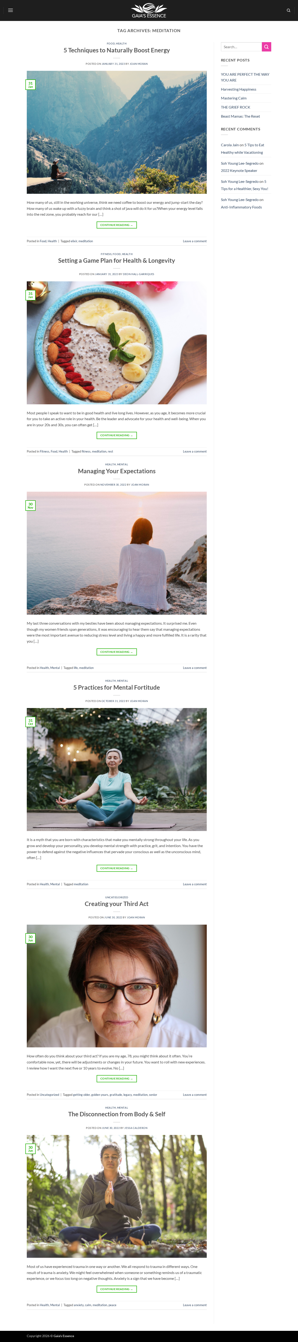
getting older (81, 1095)
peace (112, 1305)
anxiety (79, 1305)
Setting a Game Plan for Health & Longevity (116, 260)
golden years (99, 1095)
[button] (11, 10)
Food (111, 43)
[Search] (288, 10)
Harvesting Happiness (238, 89)
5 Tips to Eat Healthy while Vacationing (242, 148)
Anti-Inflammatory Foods (241, 207)
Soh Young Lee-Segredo (240, 163)
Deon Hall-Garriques (138, 274)
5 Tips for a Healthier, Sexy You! (244, 185)
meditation (85, 241)
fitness (86, 451)
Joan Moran (139, 63)
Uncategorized (116, 897)
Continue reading (116, 225)
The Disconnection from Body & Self (116, 1113)
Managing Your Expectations (117, 470)
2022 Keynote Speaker (239, 170)
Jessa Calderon (135, 1127)
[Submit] (266, 46)
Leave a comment (195, 241)
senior (153, 1095)
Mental (122, 464)
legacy (127, 1095)
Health (121, 43)
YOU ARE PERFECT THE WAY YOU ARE (245, 77)
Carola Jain (230, 145)
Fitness (106, 253)
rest (110, 451)
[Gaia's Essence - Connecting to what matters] (149, 10)
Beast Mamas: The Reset (240, 116)
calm (88, 1305)
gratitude (116, 1095)
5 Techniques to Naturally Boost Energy (117, 50)
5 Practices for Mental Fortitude (116, 687)
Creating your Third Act (117, 903)
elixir (74, 241)
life (76, 668)
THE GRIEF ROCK (235, 107)
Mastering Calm (234, 98)
